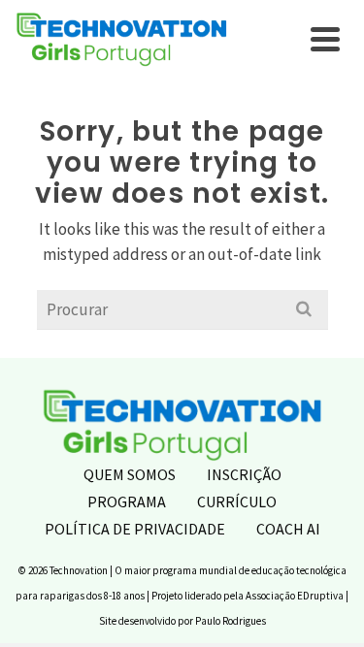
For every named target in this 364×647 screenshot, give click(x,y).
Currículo (237, 501)
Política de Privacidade (135, 528)
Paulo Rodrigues (230, 621)
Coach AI (288, 528)
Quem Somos (129, 474)
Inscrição (244, 474)
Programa (126, 501)
